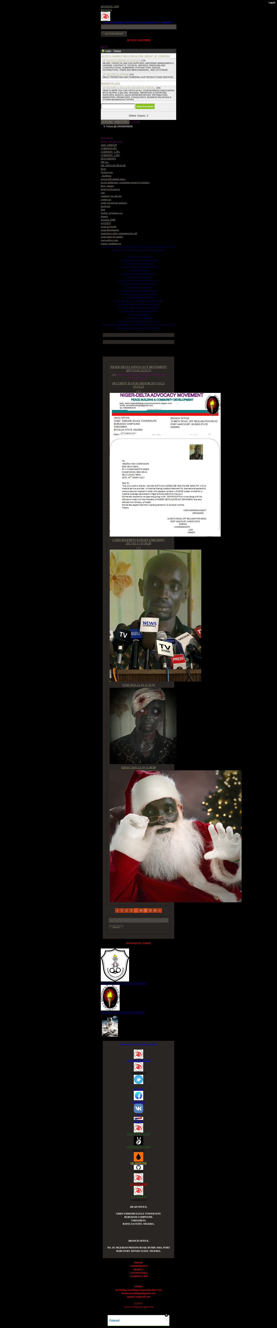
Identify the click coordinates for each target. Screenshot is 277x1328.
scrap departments (110, 229)
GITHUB (138, 1171)
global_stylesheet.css (111, 213)
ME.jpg (105, 162)
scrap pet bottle (108, 226)
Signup (117, 50)
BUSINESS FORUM (117, 74)
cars (103, 192)
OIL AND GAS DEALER (113, 165)
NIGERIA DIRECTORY (139, 1134)
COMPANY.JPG (109, 148)
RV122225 (106, 9)
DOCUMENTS (108, 158)
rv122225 (106, 223)
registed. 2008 (108, 219)
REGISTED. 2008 (110, 6)
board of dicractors (110, 189)
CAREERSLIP (138, 1073)
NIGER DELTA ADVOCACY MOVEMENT (123, 1012)
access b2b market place (113, 179)
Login (108, 50)
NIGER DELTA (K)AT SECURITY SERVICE (123, 983)
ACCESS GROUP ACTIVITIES (123, 60)
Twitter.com (107, 172)
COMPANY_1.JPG (110, 151)
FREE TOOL (121, 122)
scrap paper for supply (112, 236)
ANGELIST (138, 1150)
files (103, 209)
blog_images (107, 185)
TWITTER (138, 1089)
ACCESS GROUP (139, 1184)
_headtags (106, 175)
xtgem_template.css (111, 243)
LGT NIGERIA (138, 1196)
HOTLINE (107, 122)
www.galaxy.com (109, 240)
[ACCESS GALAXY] (110, 1025)
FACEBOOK (138, 1101)
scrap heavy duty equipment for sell (119, 233)
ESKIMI (138, 1121)
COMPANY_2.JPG (110, 155)
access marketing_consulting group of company (125, 182)
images (104, 216)
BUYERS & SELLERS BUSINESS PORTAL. (130, 87)
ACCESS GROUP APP (138, 1060)
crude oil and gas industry (114, 202)
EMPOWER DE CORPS (138, 1147)
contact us (106, 199)
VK (138, 1114)
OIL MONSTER (138, 1163)
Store (103, 168)
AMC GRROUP (109, 145)
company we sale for (111, 196)
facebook (105, 206)
